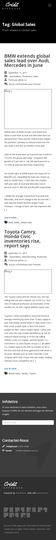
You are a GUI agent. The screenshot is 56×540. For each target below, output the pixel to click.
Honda (24, 373)
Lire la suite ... (11, 217)
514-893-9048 (22, 446)
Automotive (42, 493)
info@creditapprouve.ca (27, 450)
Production (27, 76)
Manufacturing (29, 256)
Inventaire (40, 529)
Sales (35, 76)
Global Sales (26, 222)
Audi (11, 222)
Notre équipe (29, 529)
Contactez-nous (11, 532)
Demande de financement (39, 525)
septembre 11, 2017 (17, 72)
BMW (16, 222)
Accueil (7, 525)
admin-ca (22, 80)
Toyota (32, 373)
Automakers (15, 76)
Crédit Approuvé (18, 525)
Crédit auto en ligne (13, 529)
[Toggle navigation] (50, 5)
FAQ (48, 529)
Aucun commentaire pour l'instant (24, 84)
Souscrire (8, 429)
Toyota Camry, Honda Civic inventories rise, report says (22, 239)
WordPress (21, 493)
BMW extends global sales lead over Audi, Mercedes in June (27, 60)
